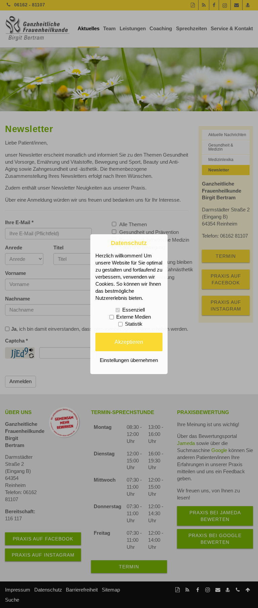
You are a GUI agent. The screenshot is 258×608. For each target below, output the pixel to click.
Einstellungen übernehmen (129, 360)
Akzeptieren (129, 342)
